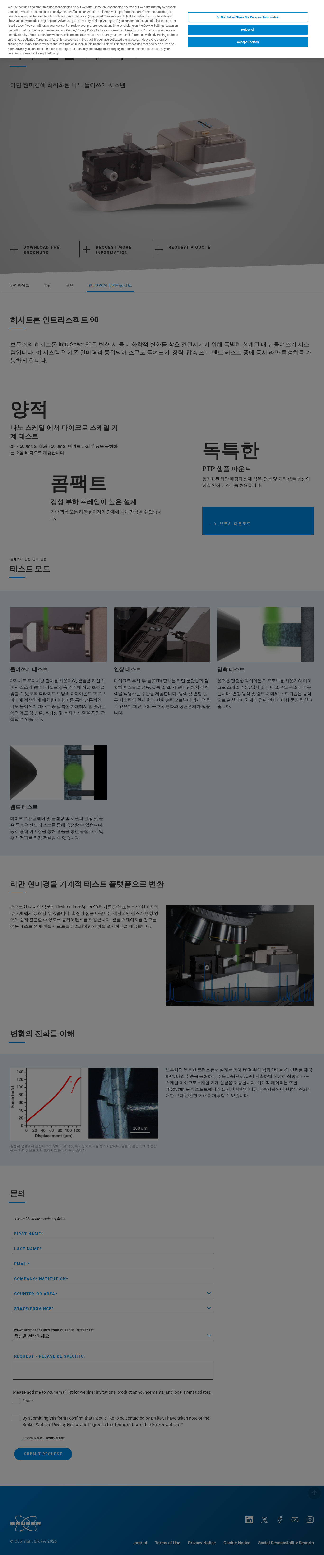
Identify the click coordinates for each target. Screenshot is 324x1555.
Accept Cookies (248, 42)
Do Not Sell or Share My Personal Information (248, 17)
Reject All (247, 29)
